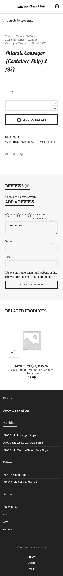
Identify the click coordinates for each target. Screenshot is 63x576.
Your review (40, 218)
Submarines (31, 373)
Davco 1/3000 (24, 36)
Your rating (41, 214)
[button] (13, 352)
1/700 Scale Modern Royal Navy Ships (25, 450)
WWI (6, 514)
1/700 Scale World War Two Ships (23, 442)
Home (9, 36)
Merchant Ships (14, 39)
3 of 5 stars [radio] (19, 215)
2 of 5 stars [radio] (13, 215)
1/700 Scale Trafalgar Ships (19, 435)
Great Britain (34, 370)
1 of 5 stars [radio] (7, 215)
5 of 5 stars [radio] (30, 215)
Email (9, 257)
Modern (48, 370)
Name (9, 241)
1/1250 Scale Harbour (16, 474)
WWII (6, 521)
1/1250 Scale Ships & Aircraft (20, 482)
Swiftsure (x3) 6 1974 (31, 366)
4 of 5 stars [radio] (24, 215)
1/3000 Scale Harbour (16, 410)
